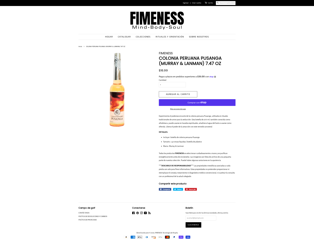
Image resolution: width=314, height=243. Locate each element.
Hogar (109, 36)
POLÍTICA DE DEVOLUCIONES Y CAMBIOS (92, 216)
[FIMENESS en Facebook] (133, 213)
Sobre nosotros (199, 36)
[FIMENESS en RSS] (149, 213)
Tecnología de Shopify (170, 233)
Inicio (80, 46)
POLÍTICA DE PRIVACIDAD (87, 220)
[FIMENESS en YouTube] (145, 213)
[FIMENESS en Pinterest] (137, 213)
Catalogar (124, 36)
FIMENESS (158, 233)
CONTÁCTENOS (83, 213)
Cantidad (162, 80)
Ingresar (186, 3)
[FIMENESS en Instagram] (141, 213)
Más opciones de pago (178, 109)
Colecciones (143, 36)
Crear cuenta (196, 3)
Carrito (210, 3)
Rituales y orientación (170, 36)
